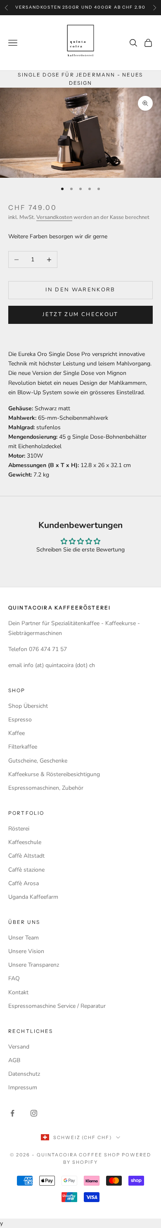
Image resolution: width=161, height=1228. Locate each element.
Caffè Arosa (23, 883)
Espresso (20, 719)
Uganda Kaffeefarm (33, 897)
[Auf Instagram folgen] (34, 1113)
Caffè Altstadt (26, 856)
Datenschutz (24, 1074)
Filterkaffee (22, 747)
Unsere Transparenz (33, 965)
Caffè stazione (26, 870)
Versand (18, 1047)
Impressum (22, 1087)
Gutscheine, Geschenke (37, 761)
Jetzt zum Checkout (80, 314)
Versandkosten (54, 217)
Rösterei (18, 829)
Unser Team (23, 938)
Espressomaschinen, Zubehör (45, 788)
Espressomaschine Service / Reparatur (57, 1006)
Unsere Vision (26, 951)
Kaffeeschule (24, 842)
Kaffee (16, 733)
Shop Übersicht (28, 706)
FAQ (14, 978)
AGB (14, 1060)
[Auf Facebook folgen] (12, 1113)
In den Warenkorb (80, 289)
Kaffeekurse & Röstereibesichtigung (54, 774)
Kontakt (18, 992)
